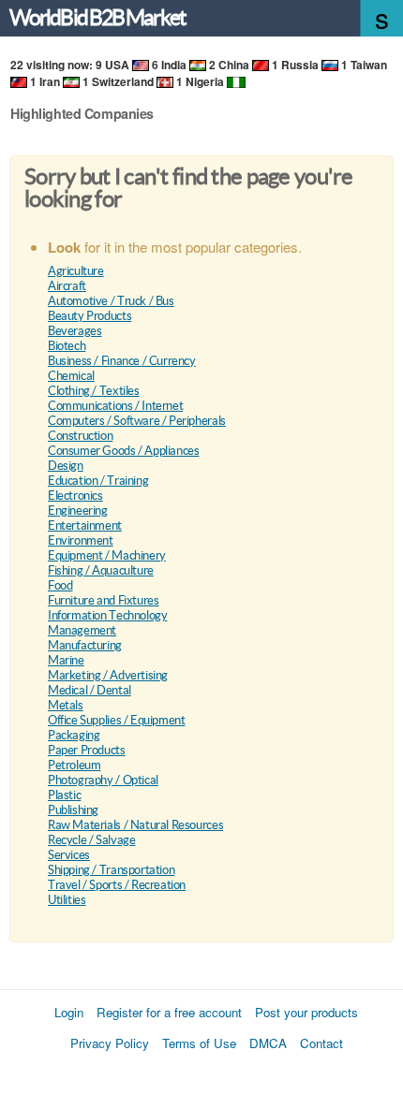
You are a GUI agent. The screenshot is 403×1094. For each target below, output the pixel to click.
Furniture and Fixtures (103, 600)
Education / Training (98, 481)
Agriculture (76, 271)
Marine (66, 660)
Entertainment (85, 525)
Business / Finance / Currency (122, 361)
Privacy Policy (109, 1043)
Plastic (64, 795)
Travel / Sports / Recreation (117, 885)
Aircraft (67, 286)
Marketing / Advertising (108, 675)
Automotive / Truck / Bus (111, 301)
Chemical (71, 376)
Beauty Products (89, 316)
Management (82, 630)
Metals (65, 705)
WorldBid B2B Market (97, 18)
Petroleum (74, 765)
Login (68, 1012)
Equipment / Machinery (107, 555)
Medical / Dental (89, 690)
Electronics (75, 496)
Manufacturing (85, 645)
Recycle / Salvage (91, 840)
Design (65, 466)
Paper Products (87, 750)
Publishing (73, 810)
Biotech (66, 346)
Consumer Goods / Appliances (123, 451)
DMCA (268, 1043)
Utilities (67, 900)
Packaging (74, 735)
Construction (80, 436)
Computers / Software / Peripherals (137, 421)
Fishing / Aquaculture (101, 570)
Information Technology (107, 615)
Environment (80, 540)
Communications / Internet (115, 406)
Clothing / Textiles (94, 391)
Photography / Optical (103, 780)
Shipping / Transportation (111, 870)
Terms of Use (199, 1043)
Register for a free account (169, 1012)
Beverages (75, 331)
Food (60, 585)
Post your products (306, 1012)
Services (69, 855)
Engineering (78, 510)
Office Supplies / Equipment (116, 720)
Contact (321, 1043)
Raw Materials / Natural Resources (135, 825)
